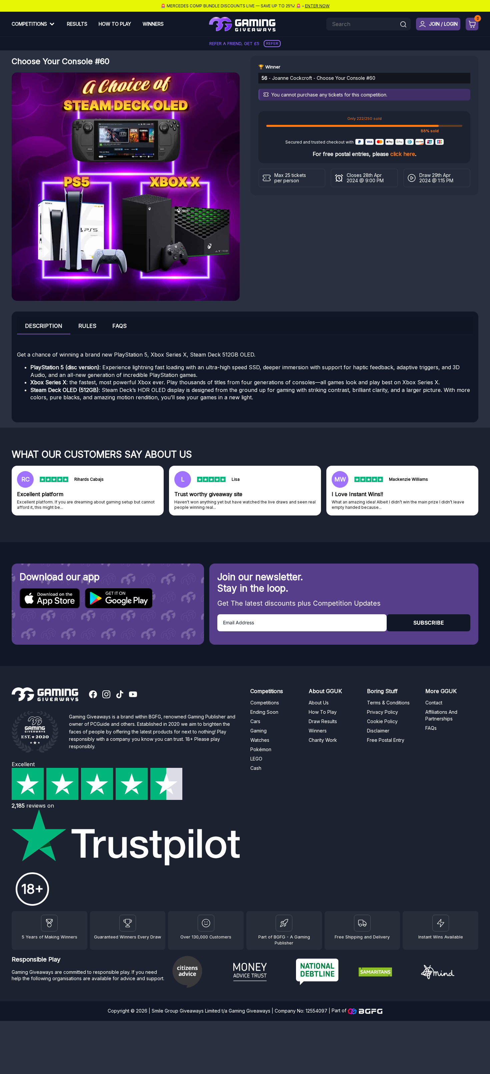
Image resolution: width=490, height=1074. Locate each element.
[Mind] (449, 973)
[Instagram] (106, 695)
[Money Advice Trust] (262, 973)
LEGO (256, 759)
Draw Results (323, 721)
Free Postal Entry (385, 740)
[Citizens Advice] (199, 972)
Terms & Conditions (388, 702)
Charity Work (323, 740)
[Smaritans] (387, 973)
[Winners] (49, 923)
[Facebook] (93, 695)
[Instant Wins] (440, 923)
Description (43, 326)
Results (77, 24)
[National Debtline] (324, 972)
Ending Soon (264, 712)
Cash (255, 768)
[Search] (403, 24)
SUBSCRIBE (428, 622)
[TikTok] (120, 695)
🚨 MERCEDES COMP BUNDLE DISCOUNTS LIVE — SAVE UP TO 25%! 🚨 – (245, 5)
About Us (319, 702)
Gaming (258, 730)
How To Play (115, 24)
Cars (255, 721)
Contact (433, 702)
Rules (87, 326)
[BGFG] (284, 923)
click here (402, 154)
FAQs (119, 326)
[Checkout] (472, 24)
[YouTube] (133, 695)
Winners (153, 24)
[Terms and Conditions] (362, 923)
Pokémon (260, 749)
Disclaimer (378, 730)
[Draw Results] (206, 923)
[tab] (43, 326)
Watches (259, 740)
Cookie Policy (382, 721)
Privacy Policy (382, 712)
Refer (272, 43)
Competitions (29, 24)
